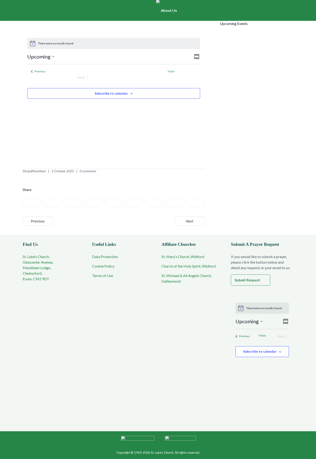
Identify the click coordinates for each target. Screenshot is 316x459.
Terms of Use (102, 275)
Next (189, 221)
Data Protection (105, 256)
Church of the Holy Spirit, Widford (188, 266)
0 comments (88, 171)
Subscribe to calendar (111, 93)
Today (262, 335)
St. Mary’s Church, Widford (182, 256)
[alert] (113, 43)
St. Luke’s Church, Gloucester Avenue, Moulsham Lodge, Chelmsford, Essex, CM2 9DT (38, 267)
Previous (38, 221)
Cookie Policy (103, 266)
